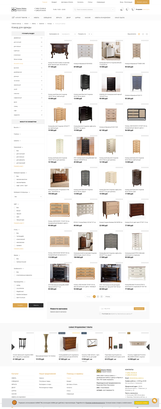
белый (18, 210)
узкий (15, 89)
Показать (20, 305)
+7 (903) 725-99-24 (131, 373)
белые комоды (18, 59)
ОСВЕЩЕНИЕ (15, 381)
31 (41, 76)
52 (41, 93)
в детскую (16, 50)
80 (41, 63)
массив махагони (21, 179)
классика (16, 93)
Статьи (90, 2)
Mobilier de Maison (21, 294)
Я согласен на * (117, 314)
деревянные (17, 38)
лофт (15, 110)
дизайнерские (18, 72)
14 (41, 85)
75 (41, 55)
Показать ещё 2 (18, 248)
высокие (16, 68)
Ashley (18, 285)
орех (17, 217)
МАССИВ (14, 394)
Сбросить (36, 305)
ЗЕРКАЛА (14, 384)
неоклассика (20, 242)
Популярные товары (44, 381)
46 (41, 89)
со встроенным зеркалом (24, 275)
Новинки (41, 378)
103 (41, 46)
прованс (19, 245)
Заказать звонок (142, 2)
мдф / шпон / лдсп (21, 185)
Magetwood (19, 291)
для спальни (17, 46)
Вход (121, 2)
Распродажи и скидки (45, 384)
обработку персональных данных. (121, 314)
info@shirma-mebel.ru (137, 378)
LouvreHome (20, 288)
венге (15, 102)
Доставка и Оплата (67, 2)
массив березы (21, 182)
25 (41, 97)
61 (41, 72)
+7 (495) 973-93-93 (131, 375)
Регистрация (128, 2)
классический (20, 239)
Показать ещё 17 (19, 223)
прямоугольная (21, 262)
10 (41, 59)
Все (17, 150)
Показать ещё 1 (18, 166)
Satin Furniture (20, 297)
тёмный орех (20, 220)
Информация (101, 2)
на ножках (17, 80)
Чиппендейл (20, 236)
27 (41, 110)
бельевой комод (18, 63)
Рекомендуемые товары (46, 387)
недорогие (17, 115)
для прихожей (20, 163)
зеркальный (17, 85)
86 (41, 42)
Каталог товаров (21, 17)
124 (41, 38)
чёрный (18, 213)
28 (41, 115)
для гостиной (17, 42)
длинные (16, 76)
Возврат (54, 2)
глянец (16, 106)
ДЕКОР (13, 387)
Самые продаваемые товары (80, 327)
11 (41, 50)
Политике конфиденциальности (95, 403)
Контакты (80, 2)
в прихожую (17, 55)
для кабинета (20, 160)
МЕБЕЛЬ (14, 378)
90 (41, 80)
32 (41, 68)
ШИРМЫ (14, 390)
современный (18, 97)
